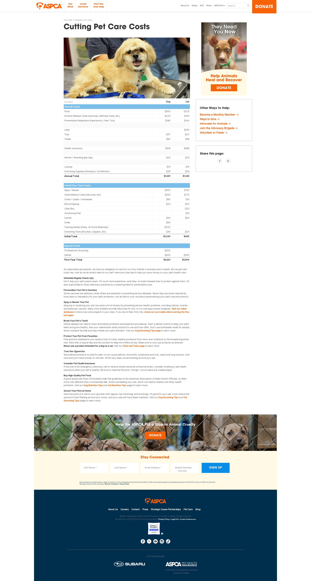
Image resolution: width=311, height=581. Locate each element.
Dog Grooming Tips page (148, 330)
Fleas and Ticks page (134, 345)
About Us (185, 5)
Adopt (194, 5)
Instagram (162, 541)
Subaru (130, 564)
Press (145, 509)
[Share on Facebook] (219, 161)
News (209, 5)
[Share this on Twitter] (228, 161)
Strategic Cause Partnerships (166, 509)
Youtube (155, 541)
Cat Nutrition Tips (117, 385)
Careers (125, 509)
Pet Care (68, 20)
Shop (198, 509)
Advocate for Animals (213, 123)
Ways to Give (208, 119)
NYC (202, 5)
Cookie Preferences (188, 519)
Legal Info (175, 519)
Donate (264, 7)
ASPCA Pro (219, 5)
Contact (135, 509)
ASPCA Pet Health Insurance (181, 564)
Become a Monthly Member (217, 114)
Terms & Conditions (111, 484)
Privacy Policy (124, 484)
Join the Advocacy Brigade (217, 128)
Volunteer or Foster (212, 132)
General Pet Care (83, 20)
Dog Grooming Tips (168, 397)
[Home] (49, 5)
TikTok (168, 541)
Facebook (143, 541)
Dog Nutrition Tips (93, 385)
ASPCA (155, 501)
